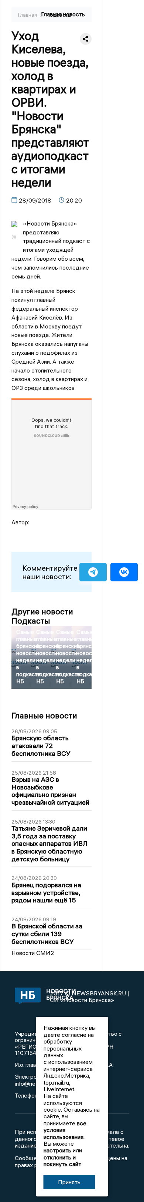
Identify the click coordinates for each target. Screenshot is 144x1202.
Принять (69, 1182)
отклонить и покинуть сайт (62, 1160)
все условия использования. (65, 1130)
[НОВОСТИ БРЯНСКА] (25, 996)
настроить (57, 1150)
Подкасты (59, 14)
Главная (28, 14)
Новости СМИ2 (32, 952)
